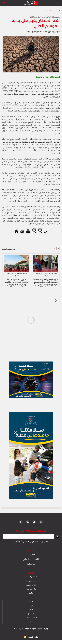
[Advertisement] (24, 319)
